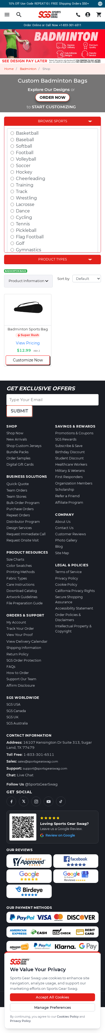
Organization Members (73, 483)
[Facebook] (11, 801)
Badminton (28, 69)
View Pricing (28, 343)
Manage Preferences (52, 1007)
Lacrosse (25, 204)
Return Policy (17, 654)
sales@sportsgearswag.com (38, 761)
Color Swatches (19, 566)
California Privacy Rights (75, 591)
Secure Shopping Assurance (69, 599)
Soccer (23, 165)
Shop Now (14, 433)
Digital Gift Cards (20, 464)
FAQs (10, 667)
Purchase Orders (20, 509)
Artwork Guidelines (21, 597)
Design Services (19, 528)
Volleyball (26, 159)
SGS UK (12, 717)
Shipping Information (23, 648)
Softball (24, 146)
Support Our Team (21, 679)
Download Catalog (21, 591)
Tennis (23, 223)
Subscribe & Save (68, 446)
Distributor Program (23, 522)
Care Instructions (20, 584)
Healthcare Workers (71, 464)
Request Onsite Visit (22, 540)
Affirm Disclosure (20, 685)
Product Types (52, 259)
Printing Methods (20, 572)
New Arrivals (16, 439)
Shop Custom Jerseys (23, 446)
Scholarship (64, 489)
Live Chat (25, 775)
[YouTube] (48, 801)
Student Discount (69, 458)
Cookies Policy (68, 1016)
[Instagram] (36, 801)
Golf (20, 243)
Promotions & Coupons (74, 433)
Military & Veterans (70, 471)
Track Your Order (20, 628)
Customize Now (28, 360)
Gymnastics (28, 249)
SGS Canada (16, 711)
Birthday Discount (70, 452)
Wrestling (26, 198)
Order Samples (18, 458)
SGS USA (13, 704)
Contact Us (64, 528)
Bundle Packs (17, 452)
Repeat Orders (18, 515)
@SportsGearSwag (41, 784)
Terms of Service (68, 572)
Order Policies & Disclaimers (68, 617)
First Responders (69, 477)
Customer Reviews (70, 534)
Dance (23, 211)
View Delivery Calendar (26, 641)
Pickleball (26, 230)
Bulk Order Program (23, 503)
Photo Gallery (66, 540)
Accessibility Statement (74, 608)
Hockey (24, 172)
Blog (59, 546)
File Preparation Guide (24, 603)
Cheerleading (30, 178)
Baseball (25, 139)
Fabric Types (16, 578)
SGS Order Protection (23, 660)
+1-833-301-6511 (70, 25)
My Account (16, 622)
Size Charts (15, 559)
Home (9, 69)
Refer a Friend (67, 496)
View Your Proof (19, 635)
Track (21, 191)
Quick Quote (17, 484)
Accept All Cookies (52, 997)
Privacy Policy (20, 1021)
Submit (19, 411)
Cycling (24, 217)
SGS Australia (17, 723)
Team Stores (16, 497)
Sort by (63, 278)
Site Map (62, 553)
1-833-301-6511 (38, 754)
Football (24, 152)
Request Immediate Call (26, 534)
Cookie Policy (66, 584)
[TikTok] (61, 801)
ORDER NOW (52, 97)
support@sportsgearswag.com (45, 768)
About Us (63, 522)
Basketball (27, 133)
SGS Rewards (65, 439)
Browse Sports (52, 121)
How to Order (17, 673)
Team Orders (16, 490)
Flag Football (30, 236)
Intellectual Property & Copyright (73, 628)
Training (24, 185)
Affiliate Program (69, 502)
